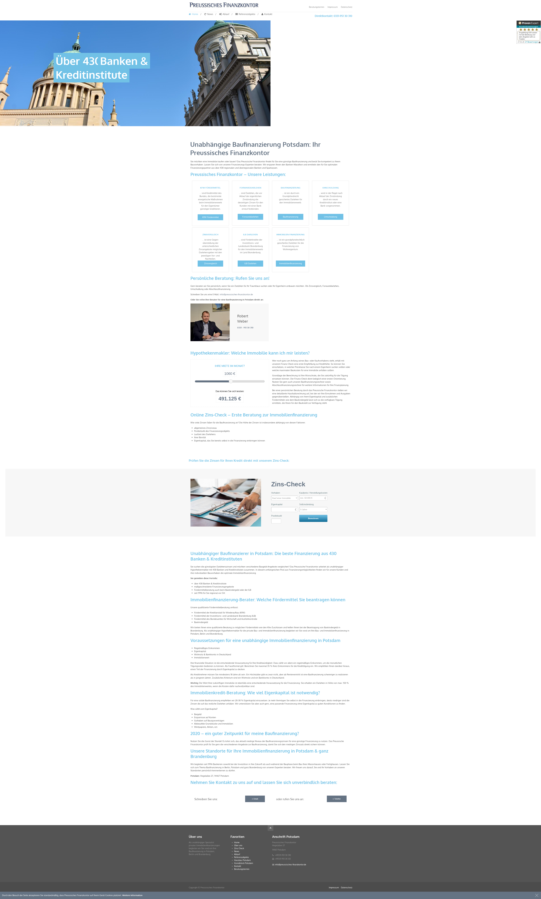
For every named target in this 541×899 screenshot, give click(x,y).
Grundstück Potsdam (243, 863)
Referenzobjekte (241, 857)
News (236, 851)
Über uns (238, 845)
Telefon (337, 799)
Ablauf (237, 854)
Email (256, 799)
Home (237, 842)
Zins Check (239, 848)
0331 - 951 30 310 (245, 327)
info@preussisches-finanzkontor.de (236, 294)
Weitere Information (132, 895)
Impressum (333, 7)
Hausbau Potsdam (242, 860)
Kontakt (237, 866)
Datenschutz (346, 7)
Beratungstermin (316, 7)
